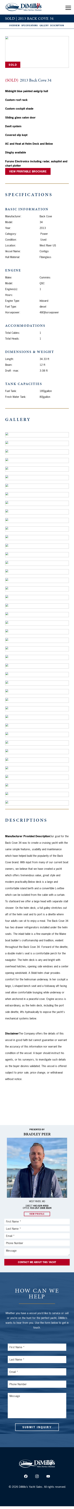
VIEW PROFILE (36, 1214)
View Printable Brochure (28, 171)
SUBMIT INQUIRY (37, 1427)
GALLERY (44, 25)
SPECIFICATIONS (29, 25)
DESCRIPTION (57, 25)
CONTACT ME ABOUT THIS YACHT (37, 1262)
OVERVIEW (14, 25)
